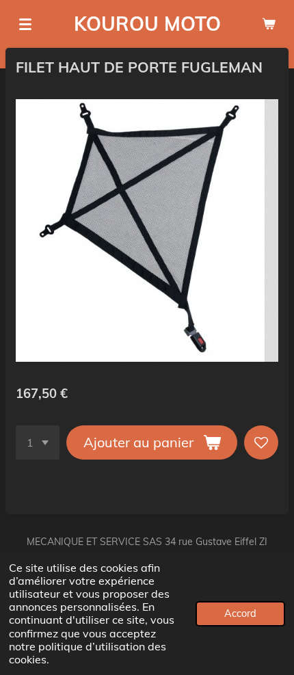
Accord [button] (240, 613)
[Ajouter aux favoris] (261, 442)
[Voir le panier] (269, 24)
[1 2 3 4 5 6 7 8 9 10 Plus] (37, 442)
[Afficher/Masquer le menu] (25, 24)
